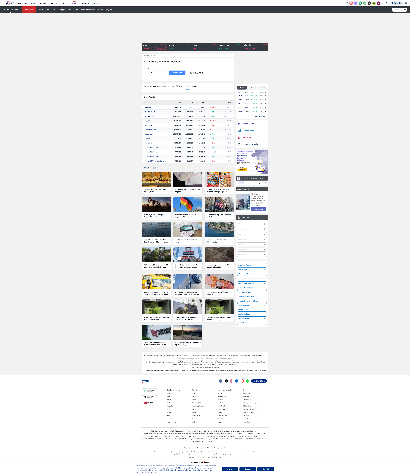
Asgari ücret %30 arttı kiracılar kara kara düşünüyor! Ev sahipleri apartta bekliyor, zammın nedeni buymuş (221, 431)
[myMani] (72, 3)
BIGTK (240, 108)
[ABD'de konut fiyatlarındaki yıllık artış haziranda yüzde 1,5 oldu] (156, 254)
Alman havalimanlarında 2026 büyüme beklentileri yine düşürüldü (186, 215)
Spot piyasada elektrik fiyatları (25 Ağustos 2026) (188, 343)
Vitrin (194, 400)
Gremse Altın (149, 134)
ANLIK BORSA (248, 123)
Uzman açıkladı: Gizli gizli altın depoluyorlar (155, 190)
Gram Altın (148, 107)
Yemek (169, 400)
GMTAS (240, 96)
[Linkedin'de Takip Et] (237, 381)
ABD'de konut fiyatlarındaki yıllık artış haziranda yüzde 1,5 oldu (156, 266)
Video (169, 419)
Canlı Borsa (221, 393)
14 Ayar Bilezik (166, 436)
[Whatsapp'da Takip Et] (247, 381)
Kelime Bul (246, 393)
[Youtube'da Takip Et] (242, 381)
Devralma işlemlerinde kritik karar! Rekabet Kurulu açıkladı (155, 343)
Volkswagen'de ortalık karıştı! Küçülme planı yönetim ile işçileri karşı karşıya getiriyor (187, 293)
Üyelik (198, 448)
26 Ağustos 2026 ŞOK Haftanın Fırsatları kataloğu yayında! (217, 190)
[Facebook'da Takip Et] (221, 381)
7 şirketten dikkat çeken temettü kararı (187, 241)
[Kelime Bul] (360, 3)
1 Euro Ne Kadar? (164, 439)
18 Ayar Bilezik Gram (151, 152)
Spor (168, 416)
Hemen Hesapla (177, 73)
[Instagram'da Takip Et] (231, 381)
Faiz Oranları (208, 441)
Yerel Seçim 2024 (228, 434)
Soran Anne (246, 396)
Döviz (41, 10)
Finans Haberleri (214, 434)
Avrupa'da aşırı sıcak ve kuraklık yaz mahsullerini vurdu (218, 266)
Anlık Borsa (29, 10)
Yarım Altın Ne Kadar (246, 296)
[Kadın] (374, 3)
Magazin (170, 406)
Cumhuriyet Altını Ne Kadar (248, 301)
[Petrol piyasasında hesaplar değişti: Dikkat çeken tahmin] (156, 204)
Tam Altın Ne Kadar (245, 292)
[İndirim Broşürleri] (351, 3)
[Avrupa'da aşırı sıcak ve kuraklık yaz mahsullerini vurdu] (219, 254)
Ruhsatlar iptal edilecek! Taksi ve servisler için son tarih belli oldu (156, 293)
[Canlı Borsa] (364, 3)
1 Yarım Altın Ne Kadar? (226, 436)
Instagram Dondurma (250, 409)
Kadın (169, 403)
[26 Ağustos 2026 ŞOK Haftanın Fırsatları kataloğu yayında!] (219, 179)
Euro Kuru (221, 412)
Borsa (17, 10)
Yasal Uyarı (217, 448)
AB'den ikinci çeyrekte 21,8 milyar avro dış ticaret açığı (156, 318)
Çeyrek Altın (148, 121)
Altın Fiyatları (222, 406)
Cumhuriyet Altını (150, 129)
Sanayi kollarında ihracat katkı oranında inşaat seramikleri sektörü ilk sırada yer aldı (186, 266)
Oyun (244, 390)
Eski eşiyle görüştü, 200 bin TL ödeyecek (217, 293)
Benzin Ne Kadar (244, 269)
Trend (169, 409)
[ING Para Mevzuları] (378, 3)
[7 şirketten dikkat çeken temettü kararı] (187, 229)
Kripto (62, 10)
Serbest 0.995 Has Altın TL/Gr (154, 161)
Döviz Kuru (259, 439)
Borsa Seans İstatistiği (225, 390)
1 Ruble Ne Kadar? (180, 439)
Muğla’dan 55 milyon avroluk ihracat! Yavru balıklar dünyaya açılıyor (155, 241)
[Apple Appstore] (149, 397)
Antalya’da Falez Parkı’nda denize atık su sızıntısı (218, 241)
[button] (3, 3)
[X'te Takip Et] (226, 381)
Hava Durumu (222, 419)
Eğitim (169, 412)
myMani (100, 10)
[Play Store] (149, 390)
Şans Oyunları (196, 416)
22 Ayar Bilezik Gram (151, 156)
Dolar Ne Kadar (244, 305)
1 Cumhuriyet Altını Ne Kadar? (248, 436)
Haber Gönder (260, 381)
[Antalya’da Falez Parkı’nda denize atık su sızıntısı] (219, 229)
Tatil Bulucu (247, 400)
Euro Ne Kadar (243, 310)
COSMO (240, 112)
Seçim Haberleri (197, 403)
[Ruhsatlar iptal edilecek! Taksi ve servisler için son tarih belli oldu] (156, 281)
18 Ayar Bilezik (178, 436)
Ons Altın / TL (149, 116)
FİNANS (6, 9)
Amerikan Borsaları (88, 10)
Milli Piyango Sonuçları (250, 403)
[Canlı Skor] (355, 3)
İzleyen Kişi (260, 183)
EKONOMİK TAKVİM (250, 144)
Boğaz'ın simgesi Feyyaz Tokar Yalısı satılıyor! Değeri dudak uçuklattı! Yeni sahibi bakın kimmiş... (174, 434)
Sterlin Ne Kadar (244, 314)
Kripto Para (221, 403)
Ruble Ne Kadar (244, 323)
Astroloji (195, 396)
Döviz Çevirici (245, 217)
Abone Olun (259, 209)
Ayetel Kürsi (247, 419)
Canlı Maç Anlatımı (198, 406)
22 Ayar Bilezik (191, 436)
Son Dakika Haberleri (174, 390)
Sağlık (194, 393)
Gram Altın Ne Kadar (246, 288)
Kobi (193, 419)
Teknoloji (195, 390)
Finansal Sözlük (223, 396)
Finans (169, 396)
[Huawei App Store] (149, 403)
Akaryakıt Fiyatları (245, 265)
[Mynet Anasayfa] (10, 2)
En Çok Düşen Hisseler (196, 439)
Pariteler (198, 441)
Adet (147, 68)
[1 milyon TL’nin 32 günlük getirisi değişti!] (187, 179)
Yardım (193, 448)
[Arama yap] (386, 3)
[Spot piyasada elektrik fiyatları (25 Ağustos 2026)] (187, 332)
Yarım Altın (148, 125)
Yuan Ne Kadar (243, 318)
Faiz (76, 10)
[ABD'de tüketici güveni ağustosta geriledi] (219, 204)
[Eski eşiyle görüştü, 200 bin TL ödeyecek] (219, 281)
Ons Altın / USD (150, 112)
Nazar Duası (246, 422)
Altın (47, 10)
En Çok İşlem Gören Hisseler (233, 439)
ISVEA (239, 104)
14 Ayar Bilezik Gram (151, 147)
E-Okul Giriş (247, 406)
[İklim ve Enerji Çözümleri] (369, 3)
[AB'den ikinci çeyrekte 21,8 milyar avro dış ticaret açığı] (156, 306)
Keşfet (220, 422)
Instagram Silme (248, 412)
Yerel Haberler (171, 422)
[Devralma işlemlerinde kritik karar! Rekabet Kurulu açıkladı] (156, 332)
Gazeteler (195, 409)
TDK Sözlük (246, 416)
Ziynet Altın (148, 143)
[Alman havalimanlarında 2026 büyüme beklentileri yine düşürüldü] (187, 204)
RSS (224, 448)
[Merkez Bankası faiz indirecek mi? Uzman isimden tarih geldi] (187, 306)
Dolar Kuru (221, 409)
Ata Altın (147, 138)
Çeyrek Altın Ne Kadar (246, 283)
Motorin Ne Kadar (245, 274)
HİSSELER (247, 137)
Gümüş (54, 10)
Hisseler (220, 400)
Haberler (170, 393)
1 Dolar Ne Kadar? (150, 439)
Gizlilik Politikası (207, 448)
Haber (70, 10)
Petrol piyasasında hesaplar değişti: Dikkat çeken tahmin (154, 215)
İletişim (186, 448)
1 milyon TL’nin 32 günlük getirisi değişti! (187, 190)
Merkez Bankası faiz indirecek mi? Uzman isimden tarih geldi (187, 318)
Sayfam (109, 10)
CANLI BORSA (248, 130)
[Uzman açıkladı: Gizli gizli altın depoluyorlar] (156, 179)
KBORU (240, 100)
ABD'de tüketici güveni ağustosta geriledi (218, 215)
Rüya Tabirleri (222, 416)
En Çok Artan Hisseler (214, 439)
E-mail (194, 412)
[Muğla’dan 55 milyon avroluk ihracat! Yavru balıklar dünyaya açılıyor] (156, 229)
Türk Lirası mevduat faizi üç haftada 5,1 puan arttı (167, 431)
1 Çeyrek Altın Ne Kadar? (208, 436)
